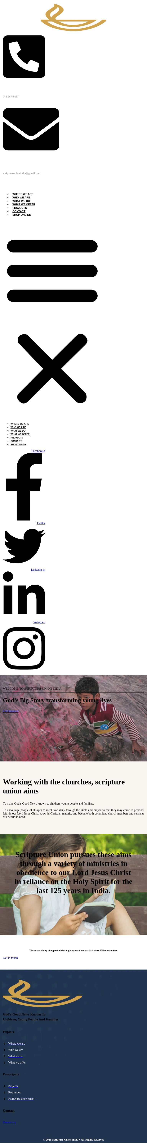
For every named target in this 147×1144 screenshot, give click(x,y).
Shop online (21, 214)
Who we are (21, 197)
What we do (21, 200)
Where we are (22, 194)
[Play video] (73, 915)
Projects (19, 207)
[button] (52, 319)
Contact (18, 211)
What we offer (23, 204)
